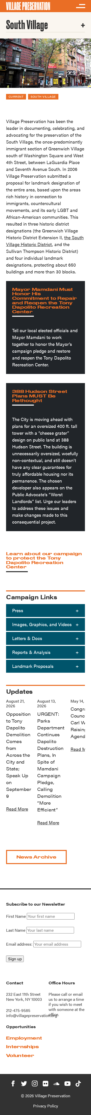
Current (16, 96)
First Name (16, 916)
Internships (22, 1046)
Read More (17, 809)
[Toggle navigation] (80, 6)
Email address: (19, 944)
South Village (43, 96)
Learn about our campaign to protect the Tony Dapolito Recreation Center (44, 560)
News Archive (36, 856)
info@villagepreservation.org (31, 1015)
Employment (24, 1038)
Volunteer (20, 1055)
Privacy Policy (45, 1106)
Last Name (15, 930)
